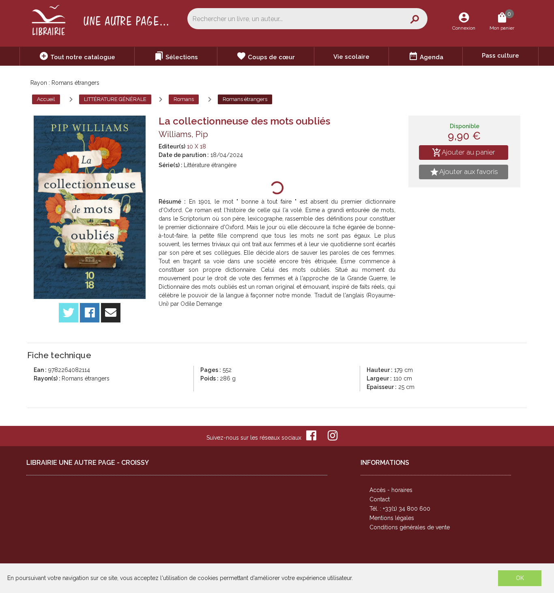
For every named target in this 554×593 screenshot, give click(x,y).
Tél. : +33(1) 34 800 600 (399, 508)
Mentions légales (391, 518)
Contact (379, 499)
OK (520, 578)
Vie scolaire (351, 56)
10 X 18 (196, 146)
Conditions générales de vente (409, 527)
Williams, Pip (183, 134)
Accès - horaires (390, 490)
